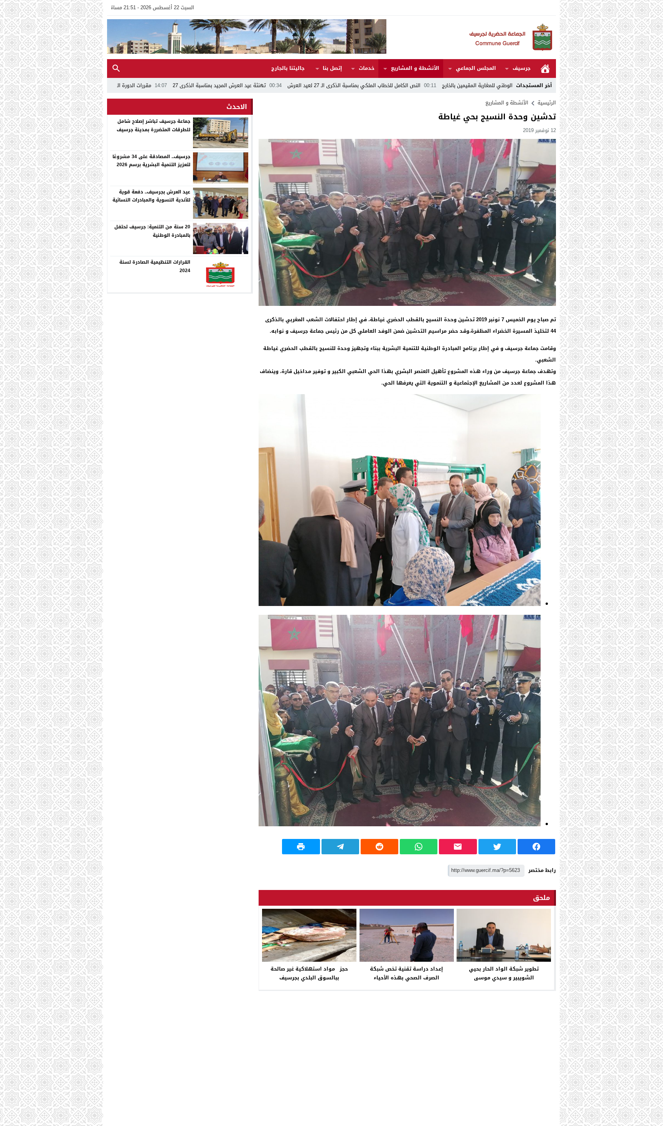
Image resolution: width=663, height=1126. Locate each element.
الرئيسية (545, 68)
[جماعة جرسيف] (471, 37)
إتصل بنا (332, 68)
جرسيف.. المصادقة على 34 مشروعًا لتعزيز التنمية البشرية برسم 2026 (151, 160)
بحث (116, 68)
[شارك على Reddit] (379, 846)
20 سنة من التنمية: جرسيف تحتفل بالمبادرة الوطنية (152, 231)
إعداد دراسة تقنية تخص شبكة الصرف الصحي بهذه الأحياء (406, 973)
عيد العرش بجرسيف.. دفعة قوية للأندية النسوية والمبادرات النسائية (151, 195)
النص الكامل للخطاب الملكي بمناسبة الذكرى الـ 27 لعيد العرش (433, 85)
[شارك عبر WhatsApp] (418, 846)
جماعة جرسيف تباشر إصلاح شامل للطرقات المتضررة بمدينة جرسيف (153, 125)
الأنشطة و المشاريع (415, 68)
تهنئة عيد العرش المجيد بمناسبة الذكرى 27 (298, 85)
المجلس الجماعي (476, 68)
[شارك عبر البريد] (458, 846)
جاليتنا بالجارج (288, 68)
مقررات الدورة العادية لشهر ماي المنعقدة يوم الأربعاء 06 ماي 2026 (158, 85)
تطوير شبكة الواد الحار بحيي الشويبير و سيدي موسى (504, 973)
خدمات (366, 68)
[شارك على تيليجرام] (340, 846)
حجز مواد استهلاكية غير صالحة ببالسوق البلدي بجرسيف (309, 973)
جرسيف (522, 68)
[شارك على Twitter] (497, 846)
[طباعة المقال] (301, 846)
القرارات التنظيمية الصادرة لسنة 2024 (154, 266)
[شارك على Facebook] (536, 846)
